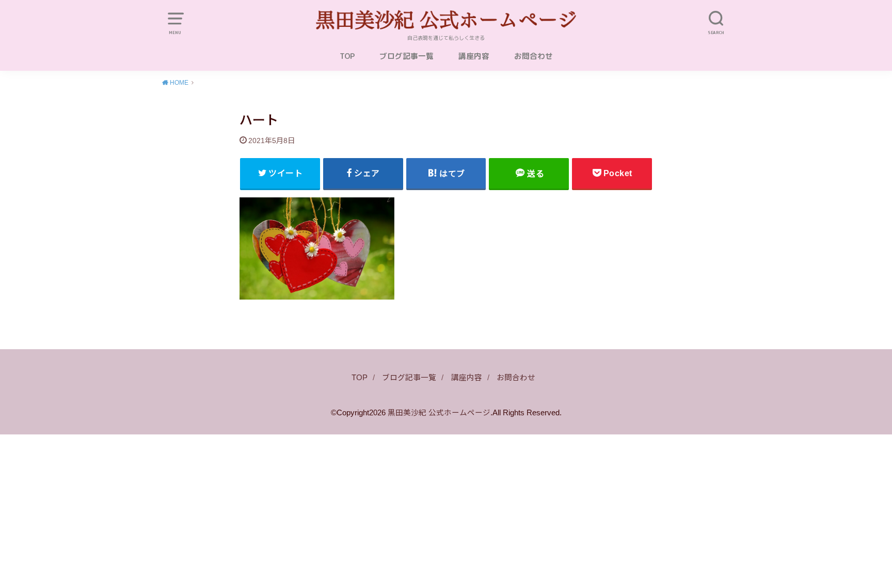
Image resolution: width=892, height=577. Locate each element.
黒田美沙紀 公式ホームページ (439, 413)
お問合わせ (533, 56)
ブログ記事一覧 (406, 56)
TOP (347, 56)
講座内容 (473, 56)
